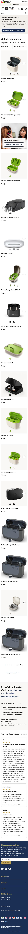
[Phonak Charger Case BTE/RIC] (14, 275)
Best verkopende (19, 46)
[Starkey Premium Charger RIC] (14, 202)
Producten (5, 877)
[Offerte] (22, 9)
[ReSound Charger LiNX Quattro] (14, 530)
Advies (3, 889)
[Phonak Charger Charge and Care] (14, 100)
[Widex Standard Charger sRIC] (14, 493)
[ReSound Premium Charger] (14, 566)
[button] (2, 9)
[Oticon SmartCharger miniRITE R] (14, 311)
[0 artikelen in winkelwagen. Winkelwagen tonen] (26, 9)
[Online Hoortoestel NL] (10, 8)
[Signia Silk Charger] (14, 238)
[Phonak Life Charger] (14, 420)
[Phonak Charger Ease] (14, 63)
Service (4, 883)
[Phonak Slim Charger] (14, 603)
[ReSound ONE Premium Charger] (14, 639)
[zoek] (26, 13)
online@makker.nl (6, 903)
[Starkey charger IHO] (14, 384)
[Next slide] (24, 63)
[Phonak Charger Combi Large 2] (14, 166)
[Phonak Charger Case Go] (14, 457)
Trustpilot (18, 703)
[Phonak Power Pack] (14, 348)
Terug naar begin (12, 673)
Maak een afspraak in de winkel (13, 30)
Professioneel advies (12, 144)
